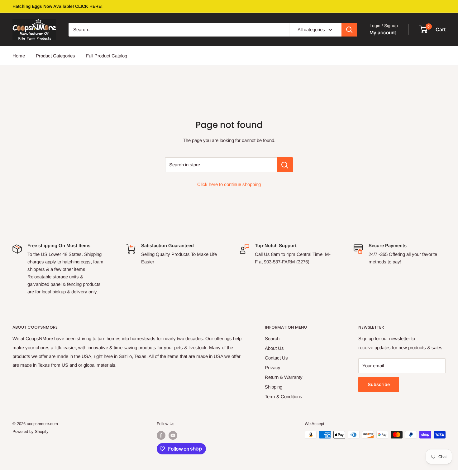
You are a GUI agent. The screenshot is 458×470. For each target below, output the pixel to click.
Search (272, 338)
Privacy (272, 367)
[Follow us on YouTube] (173, 435)
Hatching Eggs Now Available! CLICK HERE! (57, 6)
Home (18, 55)
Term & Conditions (283, 396)
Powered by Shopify (30, 431)
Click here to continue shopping (229, 184)
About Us (274, 348)
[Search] (349, 30)
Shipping (273, 386)
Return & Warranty (284, 377)
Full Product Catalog (106, 55)
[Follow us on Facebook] (161, 435)
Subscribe (379, 384)
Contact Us (276, 357)
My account (383, 32)
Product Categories (55, 55)
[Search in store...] (285, 164)
